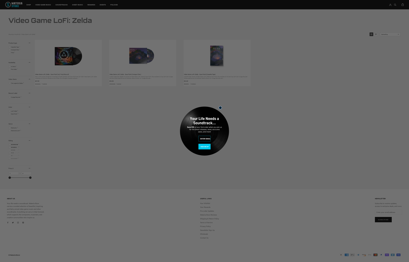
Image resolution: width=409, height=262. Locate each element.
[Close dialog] (220, 108)
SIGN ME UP (205, 147)
